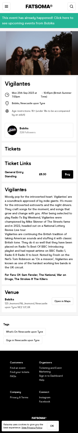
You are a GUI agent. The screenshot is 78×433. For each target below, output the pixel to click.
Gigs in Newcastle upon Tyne (23, 340)
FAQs (13, 376)
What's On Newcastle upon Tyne (24, 331)
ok (52, 425)
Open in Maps (62, 301)
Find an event (17, 367)
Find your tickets (19, 372)
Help (41, 380)
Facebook (44, 401)
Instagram (44, 397)
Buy (67, 174)
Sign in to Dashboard (51, 375)
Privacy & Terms (19, 397)
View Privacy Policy (31, 427)
